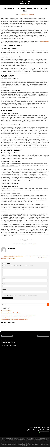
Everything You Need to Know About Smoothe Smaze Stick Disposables (16, 317)
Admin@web (31, 14)
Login (48, 427)
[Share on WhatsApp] (19, 240)
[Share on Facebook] (22, 240)
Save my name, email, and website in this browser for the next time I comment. (20, 295)
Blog (39, 427)
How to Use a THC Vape (6, 310)
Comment (4, 267)
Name (3, 278)
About (31, 427)
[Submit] (48, 304)
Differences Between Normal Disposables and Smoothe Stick (14, 319)
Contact (35, 427)
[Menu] (1, 2)
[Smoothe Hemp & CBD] (25, 2)
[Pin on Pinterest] (28, 240)
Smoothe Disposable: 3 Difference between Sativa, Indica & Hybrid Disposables (18, 315)
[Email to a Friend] (26, 240)
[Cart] (48, 2)
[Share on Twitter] (24, 240)
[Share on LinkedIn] (31, 240)
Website (4, 289)
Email (3, 283)
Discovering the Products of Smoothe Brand (10, 312)
